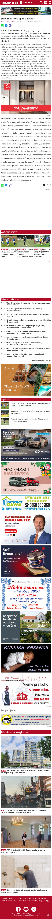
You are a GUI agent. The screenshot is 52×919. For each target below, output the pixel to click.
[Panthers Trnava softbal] (26, 719)
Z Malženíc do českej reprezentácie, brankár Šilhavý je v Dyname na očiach (29, 321)
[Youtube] (50, 2)
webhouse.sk (34, 915)
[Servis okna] (26, 503)
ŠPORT (3, 21)
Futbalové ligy (15, 21)
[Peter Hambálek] (26, 528)
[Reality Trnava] (26, 690)
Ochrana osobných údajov (38, 898)
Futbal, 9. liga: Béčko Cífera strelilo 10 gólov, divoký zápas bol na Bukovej (27, 355)
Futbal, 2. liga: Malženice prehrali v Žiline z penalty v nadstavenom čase (25, 252)
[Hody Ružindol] (26, 594)
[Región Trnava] (26, 627)
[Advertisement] (21, 208)
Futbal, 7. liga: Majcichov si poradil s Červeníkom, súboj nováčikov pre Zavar (29, 349)
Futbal (7, 21)
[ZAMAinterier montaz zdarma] (26, 97)
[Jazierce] (26, 380)
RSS (30, 900)
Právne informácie (25, 898)
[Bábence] (26, 658)
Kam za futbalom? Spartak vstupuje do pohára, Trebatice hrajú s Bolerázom (27, 338)
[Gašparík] (26, 561)
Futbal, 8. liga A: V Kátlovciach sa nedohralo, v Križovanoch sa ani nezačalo (24, 344)
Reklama (25, 900)
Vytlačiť (48, 185)
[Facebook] (45, 2)
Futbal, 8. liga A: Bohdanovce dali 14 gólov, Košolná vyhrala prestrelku (42, 252)
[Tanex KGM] (26, 445)
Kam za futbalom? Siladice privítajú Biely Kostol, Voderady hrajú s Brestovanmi (26, 327)
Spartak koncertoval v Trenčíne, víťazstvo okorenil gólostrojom (30, 412)
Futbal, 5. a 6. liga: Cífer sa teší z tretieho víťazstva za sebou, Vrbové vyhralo (9, 252)
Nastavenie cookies (43, 900)
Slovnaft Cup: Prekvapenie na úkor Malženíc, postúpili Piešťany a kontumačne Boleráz (28, 332)
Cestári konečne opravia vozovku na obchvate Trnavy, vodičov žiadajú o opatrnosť (23, 811)
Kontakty (34, 900)
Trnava (3, 770)
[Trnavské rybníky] (26, 11)
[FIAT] (26, 478)
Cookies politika (45, 902)
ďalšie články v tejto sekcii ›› (41, 360)
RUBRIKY (27, 3)
